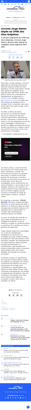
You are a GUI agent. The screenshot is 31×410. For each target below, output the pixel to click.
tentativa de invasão (10, 100)
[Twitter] (11, 4)
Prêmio (23, 17)
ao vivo (4, 303)
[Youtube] (22, 4)
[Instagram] (18, 4)
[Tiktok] (25, 4)
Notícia (12, 308)
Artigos (16, 391)
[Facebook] (8, 4)
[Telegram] (5, 4)
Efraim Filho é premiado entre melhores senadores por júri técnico (16, 364)
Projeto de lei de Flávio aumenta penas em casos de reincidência (16, 351)
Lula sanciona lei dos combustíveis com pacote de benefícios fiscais (16, 358)
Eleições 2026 (16, 17)
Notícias (8, 17)
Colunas (12, 391)
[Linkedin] (15, 4)
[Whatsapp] (1, 4)
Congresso (5, 308)
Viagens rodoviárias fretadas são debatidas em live (19, 320)
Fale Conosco (23, 391)
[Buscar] (29, 1)
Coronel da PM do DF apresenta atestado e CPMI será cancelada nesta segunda (20, 329)
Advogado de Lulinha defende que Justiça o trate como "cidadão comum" (16, 371)
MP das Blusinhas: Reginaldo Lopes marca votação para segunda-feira (15, 378)
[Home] (15, 8)
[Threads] (29, 4)
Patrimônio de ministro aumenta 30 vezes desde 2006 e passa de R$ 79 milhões (20, 337)
